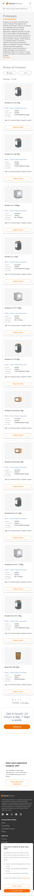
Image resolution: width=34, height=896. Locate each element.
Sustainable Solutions (8, 829)
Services (4, 839)
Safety (3, 823)
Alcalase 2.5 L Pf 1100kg (13, 308)
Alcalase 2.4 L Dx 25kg (12, 103)
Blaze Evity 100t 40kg (12, 667)
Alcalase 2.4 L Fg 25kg (12, 154)
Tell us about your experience (17, 783)
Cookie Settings (17, 886)
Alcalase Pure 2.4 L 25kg (13, 513)
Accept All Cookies (17, 891)
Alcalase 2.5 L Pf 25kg (12, 359)
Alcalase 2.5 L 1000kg (12, 205)
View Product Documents (19, 108)
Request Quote (18, 127)
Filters (10, 73)
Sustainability (6, 826)
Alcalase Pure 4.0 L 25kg (13, 616)
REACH (4, 832)
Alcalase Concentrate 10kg (14, 411)
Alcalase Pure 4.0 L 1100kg (14, 564)
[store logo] (13, 3)
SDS (7, 108)
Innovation (5, 842)
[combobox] (17, 8)
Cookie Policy (26, 878)
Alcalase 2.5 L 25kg (11, 257)
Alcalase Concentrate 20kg (14, 462)
